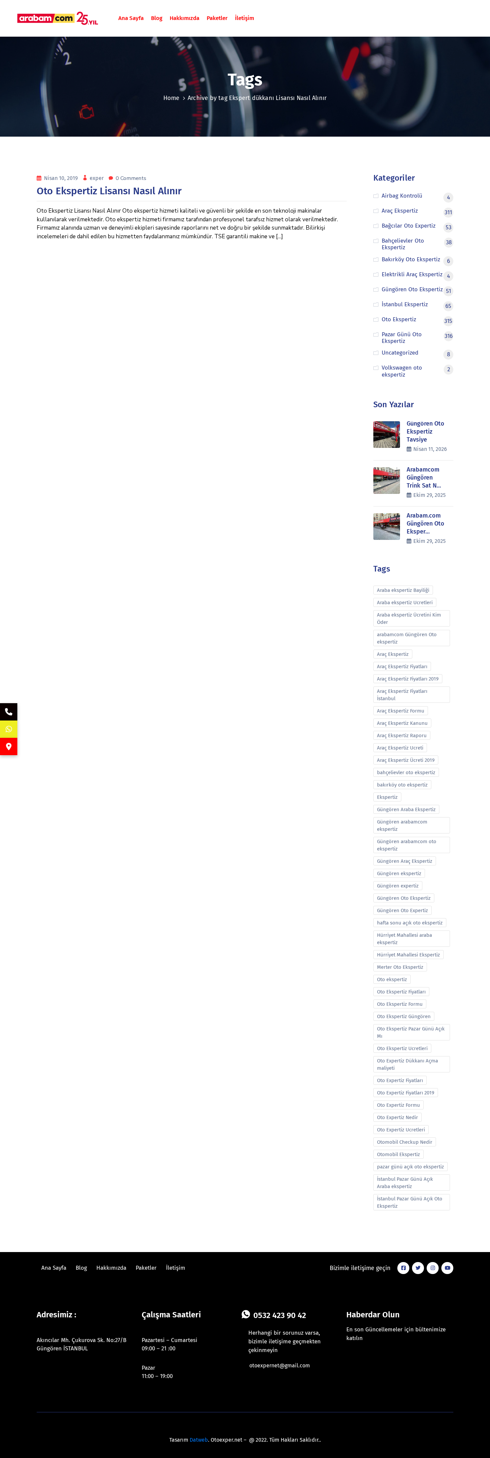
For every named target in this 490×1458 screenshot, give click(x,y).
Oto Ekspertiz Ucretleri (402, 1048)
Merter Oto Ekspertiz (400, 967)
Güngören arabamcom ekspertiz (402, 825)
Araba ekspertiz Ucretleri (405, 603)
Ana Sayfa (131, 18)
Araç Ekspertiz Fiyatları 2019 (408, 679)
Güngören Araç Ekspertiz (404, 861)
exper (97, 178)
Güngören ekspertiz (399, 873)
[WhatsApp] (8, 729)
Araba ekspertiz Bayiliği (403, 590)
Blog (156, 18)
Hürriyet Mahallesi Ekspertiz (408, 955)
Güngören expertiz (398, 886)
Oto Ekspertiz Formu (400, 1004)
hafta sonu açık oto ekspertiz (410, 923)
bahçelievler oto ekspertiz (406, 772)
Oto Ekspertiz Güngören (404, 1016)
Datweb (199, 1440)
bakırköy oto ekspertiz (402, 785)
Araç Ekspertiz (393, 654)
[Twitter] (418, 1268)
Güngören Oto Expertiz (402, 910)
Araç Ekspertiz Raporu (402, 735)
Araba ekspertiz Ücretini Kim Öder (409, 618)
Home (171, 98)
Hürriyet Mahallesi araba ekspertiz (404, 938)
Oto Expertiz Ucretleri (401, 1130)
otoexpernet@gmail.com (279, 1365)
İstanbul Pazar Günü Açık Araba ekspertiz (405, 1182)
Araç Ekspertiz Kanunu (402, 723)
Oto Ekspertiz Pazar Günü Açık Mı (411, 1032)
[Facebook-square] (403, 1268)
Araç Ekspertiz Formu (400, 711)
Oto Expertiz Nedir (397, 1117)
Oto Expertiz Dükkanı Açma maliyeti (407, 1064)
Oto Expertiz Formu (398, 1105)
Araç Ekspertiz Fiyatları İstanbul (402, 695)
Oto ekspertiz (392, 979)
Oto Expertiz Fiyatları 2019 (405, 1093)
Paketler (217, 18)
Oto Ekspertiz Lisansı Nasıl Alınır (109, 191)
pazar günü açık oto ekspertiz (410, 1167)
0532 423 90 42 (279, 1315)
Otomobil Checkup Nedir (404, 1142)
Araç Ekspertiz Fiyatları (402, 667)
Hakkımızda (184, 18)
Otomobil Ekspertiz (398, 1154)
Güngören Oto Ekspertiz (404, 898)
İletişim (244, 18)
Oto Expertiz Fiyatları (400, 1080)
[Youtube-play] (447, 1268)
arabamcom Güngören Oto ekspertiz (407, 638)
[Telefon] (8, 712)
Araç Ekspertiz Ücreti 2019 (406, 760)
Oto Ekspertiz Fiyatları (401, 992)
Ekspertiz (387, 797)
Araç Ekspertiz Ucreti (400, 748)
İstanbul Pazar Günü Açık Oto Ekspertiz (409, 1202)
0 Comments (131, 178)
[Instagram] (433, 1268)
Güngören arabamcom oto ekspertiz (406, 845)
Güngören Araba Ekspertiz (406, 809)
